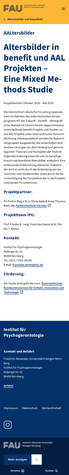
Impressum (11, 408)
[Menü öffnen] (63, 9)
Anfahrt (8, 386)
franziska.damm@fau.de (28, 265)
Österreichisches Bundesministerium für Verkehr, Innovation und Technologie (34, 287)
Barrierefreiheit (51, 408)
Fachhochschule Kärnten (31, 206)
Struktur (15, 471)
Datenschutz (30, 408)
